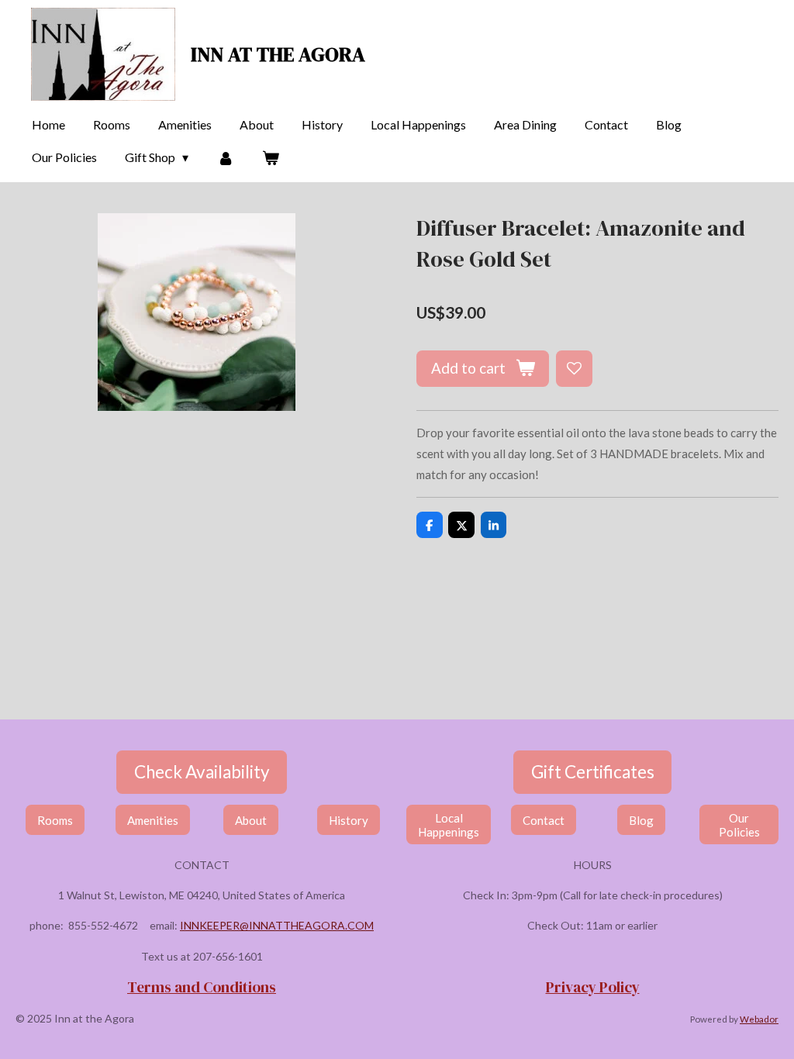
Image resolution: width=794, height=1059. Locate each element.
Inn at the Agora (278, 54)
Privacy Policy (593, 987)
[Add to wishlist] (574, 368)
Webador (759, 1018)
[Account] (224, 157)
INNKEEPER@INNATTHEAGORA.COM (277, 925)
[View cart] (270, 157)
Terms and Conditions (201, 987)
